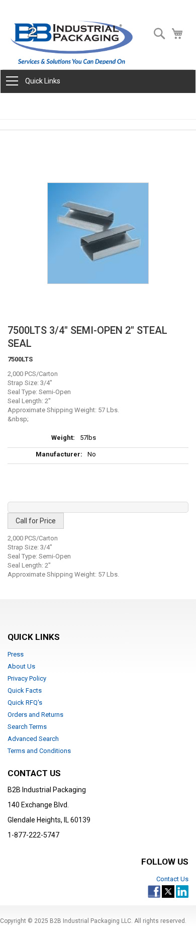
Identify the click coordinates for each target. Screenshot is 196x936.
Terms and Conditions (39, 751)
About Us (21, 666)
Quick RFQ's (25, 702)
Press (16, 654)
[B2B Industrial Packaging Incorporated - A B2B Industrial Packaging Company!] (71, 42)
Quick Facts (25, 690)
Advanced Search (33, 738)
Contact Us (172, 879)
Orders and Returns (35, 714)
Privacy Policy (27, 678)
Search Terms (27, 726)
